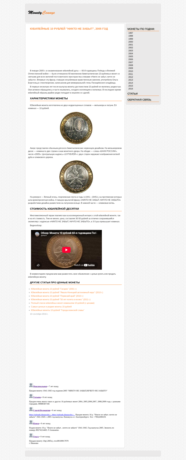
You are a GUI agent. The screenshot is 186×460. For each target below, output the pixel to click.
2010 (130, 71)
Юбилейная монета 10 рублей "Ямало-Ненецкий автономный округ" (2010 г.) (67, 292)
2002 (130, 48)
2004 (130, 53)
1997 (130, 33)
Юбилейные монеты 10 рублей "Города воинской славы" (57, 310)
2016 (130, 89)
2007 (130, 62)
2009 (130, 68)
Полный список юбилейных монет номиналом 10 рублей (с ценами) (62, 303)
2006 (130, 59)
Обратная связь (139, 99)
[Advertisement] (75, 50)
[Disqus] (75, 349)
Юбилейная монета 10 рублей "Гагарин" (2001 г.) (54, 289)
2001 (130, 45)
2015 (130, 86)
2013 (130, 80)
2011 (130, 74)
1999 (130, 39)
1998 (130, 36)
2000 (130, 42)
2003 (130, 51)
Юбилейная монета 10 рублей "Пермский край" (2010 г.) (57, 296)
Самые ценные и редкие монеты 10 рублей (51, 307)
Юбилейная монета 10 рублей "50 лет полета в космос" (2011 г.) (60, 299)
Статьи (132, 93)
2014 (130, 83)
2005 (130, 56)
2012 (130, 77)
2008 (130, 65)
